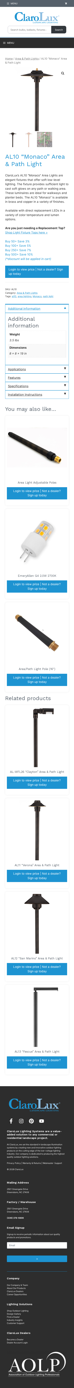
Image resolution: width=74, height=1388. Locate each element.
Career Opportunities (17, 1294)
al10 (14, 296)
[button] (63, 73)
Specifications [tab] (18, 386)
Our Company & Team (17, 1285)
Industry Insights (15, 1320)
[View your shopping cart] (66, 3)
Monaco (37, 296)
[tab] (37, 308)
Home (9, 58)
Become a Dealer (15, 1339)
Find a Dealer (13, 1317)
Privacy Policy (14, 1163)
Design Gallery (14, 1314)
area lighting (24, 296)
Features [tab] (14, 378)
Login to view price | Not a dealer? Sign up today (36, 272)
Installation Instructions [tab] (25, 394)
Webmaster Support (52, 1163)
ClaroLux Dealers (15, 1291)
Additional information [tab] (24, 308)
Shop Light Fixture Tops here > (26, 232)
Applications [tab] (17, 369)
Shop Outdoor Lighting (17, 1310)
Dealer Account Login (17, 1342)
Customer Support (15, 1323)
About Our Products (16, 1288)
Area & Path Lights (27, 58)
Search (59, 29)
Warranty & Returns (32, 1163)
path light (48, 296)
